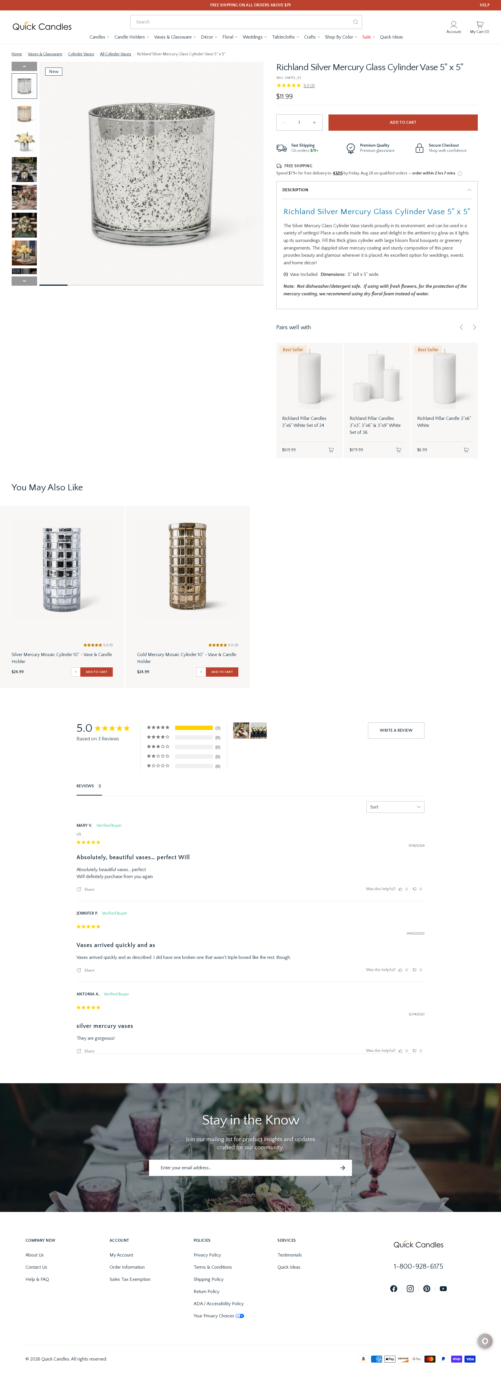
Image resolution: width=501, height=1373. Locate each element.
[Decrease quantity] (284, 122)
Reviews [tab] (85, 786)
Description (295, 190)
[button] (100, 37)
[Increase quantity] (314, 122)
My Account (121, 1255)
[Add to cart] (331, 450)
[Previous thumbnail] (24, 66)
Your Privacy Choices (214, 1316)
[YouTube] (443, 1289)
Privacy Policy (207, 1255)
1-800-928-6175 (418, 1266)
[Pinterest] (426, 1289)
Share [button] (89, 889)
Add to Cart (403, 122)
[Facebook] (393, 1289)
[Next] (474, 327)
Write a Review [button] (396, 730)
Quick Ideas (288, 1267)
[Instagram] (410, 1289)
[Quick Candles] (42, 27)
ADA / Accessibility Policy (219, 1303)
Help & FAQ (37, 1279)
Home (17, 54)
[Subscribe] (342, 1167)
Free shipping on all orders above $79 (250, 5)
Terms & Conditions (213, 1267)
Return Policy (206, 1291)
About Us (35, 1255)
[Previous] (461, 327)
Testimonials (289, 1255)
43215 (338, 173)
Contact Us (36, 1267)
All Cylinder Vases (115, 54)
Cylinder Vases (81, 54)
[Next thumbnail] (24, 281)
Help (484, 5)
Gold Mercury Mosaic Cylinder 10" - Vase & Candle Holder (186, 658)
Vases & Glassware (45, 54)
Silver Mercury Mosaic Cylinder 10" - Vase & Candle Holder (62, 658)
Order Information (127, 1267)
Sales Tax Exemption (130, 1279)
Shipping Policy (209, 1279)
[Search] (355, 22)
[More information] (460, 173)
